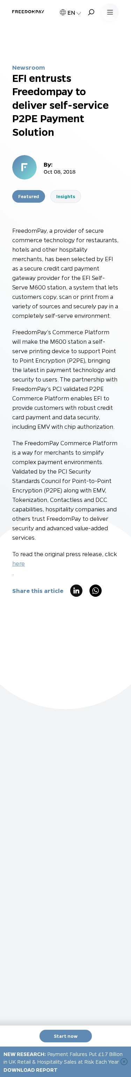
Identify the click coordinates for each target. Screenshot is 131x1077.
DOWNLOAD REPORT (30, 1069)
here (18, 563)
